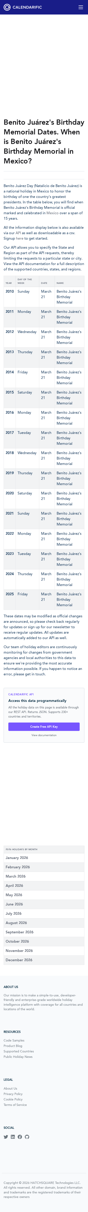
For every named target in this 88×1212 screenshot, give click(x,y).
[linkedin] (13, 1137)
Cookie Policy (13, 1099)
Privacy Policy (13, 1094)
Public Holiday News (18, 1057)
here (19, 238)
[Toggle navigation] (80, 7)
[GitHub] (27, 1137)
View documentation (44, 735)
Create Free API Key (44, 726)
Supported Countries (19, 1051)
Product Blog (13, 1046)
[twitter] (6, 1137)
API (18, 233)
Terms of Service (15, 1105)
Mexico (52, 213)
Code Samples (14, 1040)
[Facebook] (20, 1137)
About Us (10, 1088)
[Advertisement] (44, 66)
